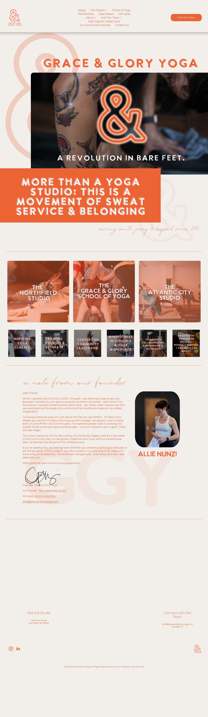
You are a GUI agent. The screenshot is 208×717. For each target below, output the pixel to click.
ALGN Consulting (45, 496)
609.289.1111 (177, 627)
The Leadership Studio (52, 490)
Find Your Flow (186, 17)
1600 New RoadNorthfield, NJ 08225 (39, 622)
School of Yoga (121, 10)
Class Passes (106, 13)
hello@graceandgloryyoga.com (177, 624)
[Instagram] (11, 648)
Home (82, 10)
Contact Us (122, 25)
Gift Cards (124, 13)
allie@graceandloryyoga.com (40, 501)
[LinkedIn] (18, 648)
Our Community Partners (95, 25)
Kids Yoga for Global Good (104, 21)
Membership (86, 13)
